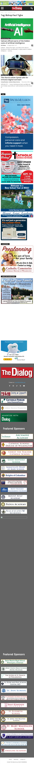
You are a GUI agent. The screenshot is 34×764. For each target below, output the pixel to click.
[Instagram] (13, 386)
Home (2, 12)
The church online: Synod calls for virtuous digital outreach (14, 78)
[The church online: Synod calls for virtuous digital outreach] (17, 65)
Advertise (16, 759)
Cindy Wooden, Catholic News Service (10, 82)
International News (5, 38)
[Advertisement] (17, 322)
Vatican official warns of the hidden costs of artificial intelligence (15, 42)
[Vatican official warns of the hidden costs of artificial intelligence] (17, 28)
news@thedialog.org (20, 382)
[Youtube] (24, 386)
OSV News (3, 45)
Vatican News (4, 75)
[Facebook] (10, 386)
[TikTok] (17, 386)
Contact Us (22, 759)
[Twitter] (21, 386)
